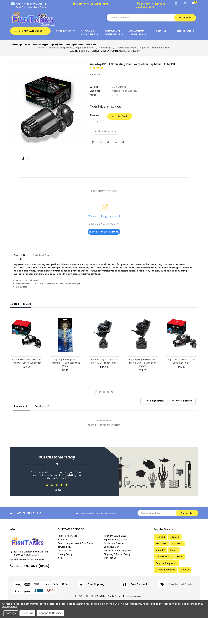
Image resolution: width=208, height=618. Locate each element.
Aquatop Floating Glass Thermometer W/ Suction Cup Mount (65, 362)
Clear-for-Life (163, 556)
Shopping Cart (112, 546)
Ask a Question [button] (155, 400)
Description (21, 255)
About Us (62, 539)
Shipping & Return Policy (117, 554)
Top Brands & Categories (117, 550)
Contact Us (110, 557)
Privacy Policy (65, 554)
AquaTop (177, 543)
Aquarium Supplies (137, 32)
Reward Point (65, 546)
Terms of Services (67, 535)
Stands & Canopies (88, 32)
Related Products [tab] (20, 303)
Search (185, 17)
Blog (60, 557)
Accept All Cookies (50, 613)
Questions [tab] (40, 406)
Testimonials (64, 550)
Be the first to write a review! (104, 231)
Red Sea (160, 536)
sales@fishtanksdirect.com (29, 559)
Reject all (27, 613)
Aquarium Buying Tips (115, 539)
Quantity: (94, 115)
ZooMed (174, 536)
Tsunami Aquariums (115, 535)
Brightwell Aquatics (166, 563)
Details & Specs (43, 255)
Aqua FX (160, 550)
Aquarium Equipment (113, 32)
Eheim (173, 550)
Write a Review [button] (184, 400)
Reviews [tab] (19, 406)
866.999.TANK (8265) (32, 566)
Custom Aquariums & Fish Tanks (75, 543)
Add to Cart (27, 371)
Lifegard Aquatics (165, 569)
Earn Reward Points (180, 584)
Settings (11, 613)
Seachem (161, 543)
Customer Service (114, 543)
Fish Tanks (64, 30)
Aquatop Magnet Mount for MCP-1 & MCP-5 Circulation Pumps (142, 362)
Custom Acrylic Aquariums (90, 3)
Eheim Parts (186, 30)
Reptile (161, 30)
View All (185, 569)
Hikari (180, 556)
